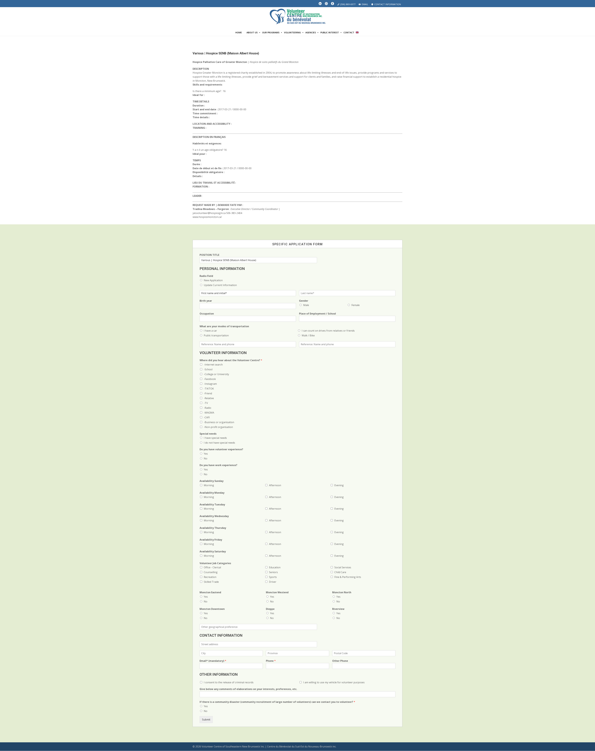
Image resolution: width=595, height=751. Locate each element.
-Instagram (210, 383)
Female (355, 305)
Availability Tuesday (212, 504)
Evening (339, 485)
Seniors (273, 572)
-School (208, 369)
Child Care (340, 572)
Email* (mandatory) (213, 661)
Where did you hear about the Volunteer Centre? (231, 360)
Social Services (342, 567)
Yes (206, 453)
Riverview (338, 609)
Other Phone (340, 661)
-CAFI (207, 417)
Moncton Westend (277, 592)
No (205, 458)
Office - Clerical (212, 567)
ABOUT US (252, 32)
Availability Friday (211, 539)
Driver (272, 582)
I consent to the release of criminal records (228, 682)
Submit (206, 719)
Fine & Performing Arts (347, 577)
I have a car (210, 330)
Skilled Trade (211, 582)
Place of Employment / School (317, 313)
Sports (273, 577)
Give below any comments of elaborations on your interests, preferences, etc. (248, 689)
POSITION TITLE (209, 255)
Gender (303, 300)
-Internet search (213, 364)
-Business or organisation (219, 422)
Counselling (211, 572)
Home (238, 32)
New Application (213, 280)
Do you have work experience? (218, 465)
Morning (209, 485)
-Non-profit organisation (218, 427)
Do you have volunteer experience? (221, 449)
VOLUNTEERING (292, 32)
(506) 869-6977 (347, 4)
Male (306, 305)
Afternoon (275, 485)
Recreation (210, 577)
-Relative (209, 398)
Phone (271, 661)
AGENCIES (310, 32)
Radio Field (206, 276)
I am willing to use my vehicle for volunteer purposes (334, 682)
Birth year (206, 300)
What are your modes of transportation (224, 326)
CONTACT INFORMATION (387, 4)
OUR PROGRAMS (270, 32)
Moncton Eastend (210, 592)
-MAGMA (209, 412)
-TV (206, 403)
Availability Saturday (213, 551)
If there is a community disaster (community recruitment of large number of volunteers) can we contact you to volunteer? (277, 702)
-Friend (208, 393)
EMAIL (365, 4)
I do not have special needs (219, 442)
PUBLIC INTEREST (329, 32)
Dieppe (270, 609)
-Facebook (210, 379)
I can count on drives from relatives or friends (328, 330)
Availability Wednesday (214, 516)
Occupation (207, 313)
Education (274, 567)
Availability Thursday (213, 528)
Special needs (208, 433)
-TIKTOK (209, 388)
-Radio (207, 408)
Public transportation (216, 335)
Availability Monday (212, 492)
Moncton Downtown (212, 609)
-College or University (216, 374)
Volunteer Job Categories (215, 563)
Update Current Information (220, 285)
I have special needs (215, 438)
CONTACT (349, 32)
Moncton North (341, 592)
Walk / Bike (308, 335)
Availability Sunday (211, 481)
